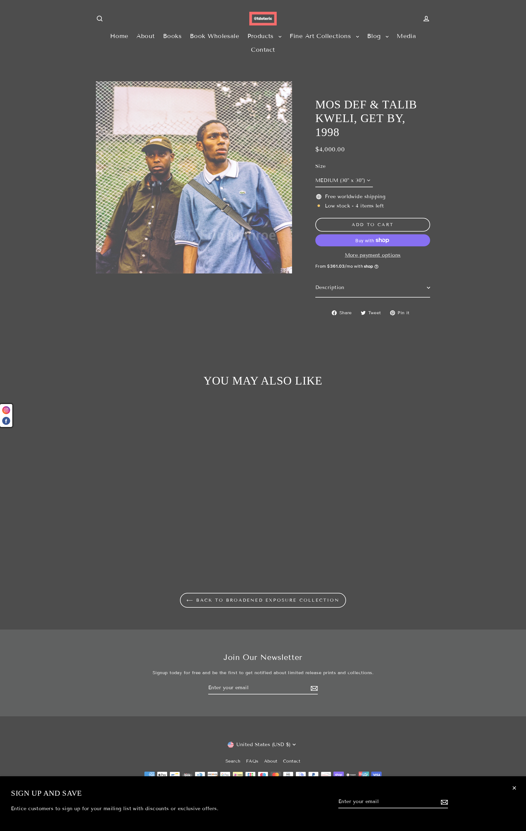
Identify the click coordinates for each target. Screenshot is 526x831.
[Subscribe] (443, 801)
